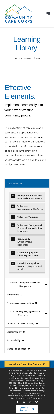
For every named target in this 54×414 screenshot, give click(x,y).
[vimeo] (36, 402)
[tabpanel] (27, 233)
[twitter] (23, 402)
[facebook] (17, 402)
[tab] (27, 183)
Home (17, 58)
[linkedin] (30, 402)
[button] (27, 197)
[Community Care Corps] (18, 5)
